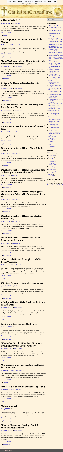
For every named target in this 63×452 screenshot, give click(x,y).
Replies (6, 78)
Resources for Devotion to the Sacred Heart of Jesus (22, 127)
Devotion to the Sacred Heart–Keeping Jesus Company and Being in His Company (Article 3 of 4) (23, 194)
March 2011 (51, 175)
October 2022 (51, 160)
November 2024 (52, 153)
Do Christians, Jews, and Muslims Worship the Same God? (55, 115)
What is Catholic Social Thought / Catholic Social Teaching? (21, 260)
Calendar (20, 1)
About (14, 1)
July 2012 (50, 172)
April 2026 (50, 152)
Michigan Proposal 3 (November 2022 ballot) (22, 283)
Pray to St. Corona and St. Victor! (55, 185)
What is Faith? (51, 146)
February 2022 (51, 161)
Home (9, 1)
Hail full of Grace (52, 130)
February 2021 (51, 163)
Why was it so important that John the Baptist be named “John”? (22, 366)
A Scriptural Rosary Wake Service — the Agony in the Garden (23, 303)
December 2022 (52, 158)
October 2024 (51, 155)
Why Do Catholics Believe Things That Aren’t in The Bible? (54, 133)
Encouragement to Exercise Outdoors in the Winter (21, 40)
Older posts (5, 447)
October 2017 (51, 169)
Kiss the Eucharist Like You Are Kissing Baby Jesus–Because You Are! (22, 106)
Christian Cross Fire (8, 450)
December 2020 (52, 164)
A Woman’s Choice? (10, 20)
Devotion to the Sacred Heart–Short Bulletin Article (22, 149)
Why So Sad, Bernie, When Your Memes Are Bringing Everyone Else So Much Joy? (22, 344)
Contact (54, 1)
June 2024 (50, 157)
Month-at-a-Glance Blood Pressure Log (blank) (23, 386)
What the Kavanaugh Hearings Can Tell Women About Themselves (19, 426)
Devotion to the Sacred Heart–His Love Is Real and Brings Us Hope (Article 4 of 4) (23, 171)
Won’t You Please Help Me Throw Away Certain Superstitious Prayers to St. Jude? (23, 62)
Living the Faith (28, 1)
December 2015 (52, 171)
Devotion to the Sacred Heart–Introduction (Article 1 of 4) (21, 217)
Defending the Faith (40, 1)
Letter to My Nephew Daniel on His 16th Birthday (20, 84)
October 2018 (51, 168)
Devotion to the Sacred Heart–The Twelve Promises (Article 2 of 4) (20, 239)
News (49, 1)
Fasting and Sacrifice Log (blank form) (19, 324)
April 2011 (50, 174)
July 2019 (50, 166)
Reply (5, 35)
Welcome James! (9, 405)
